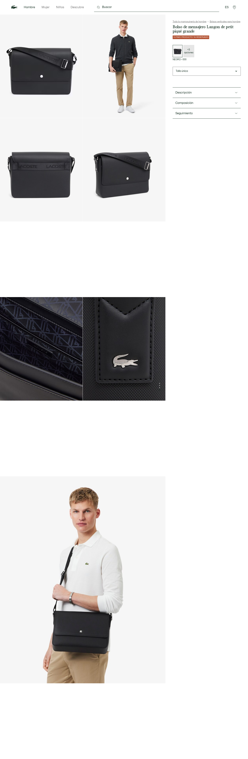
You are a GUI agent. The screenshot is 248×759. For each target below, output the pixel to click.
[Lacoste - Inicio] (14, 7)
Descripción (183, 92)
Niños (60, 7)
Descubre (77, 7)
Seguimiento (184, 113)
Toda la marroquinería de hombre (189, 22)
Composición (184, 103)
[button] (234, 7)
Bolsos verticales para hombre (225, 22)
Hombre (29, 7)
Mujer (46, 7)
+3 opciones (188, 51)
